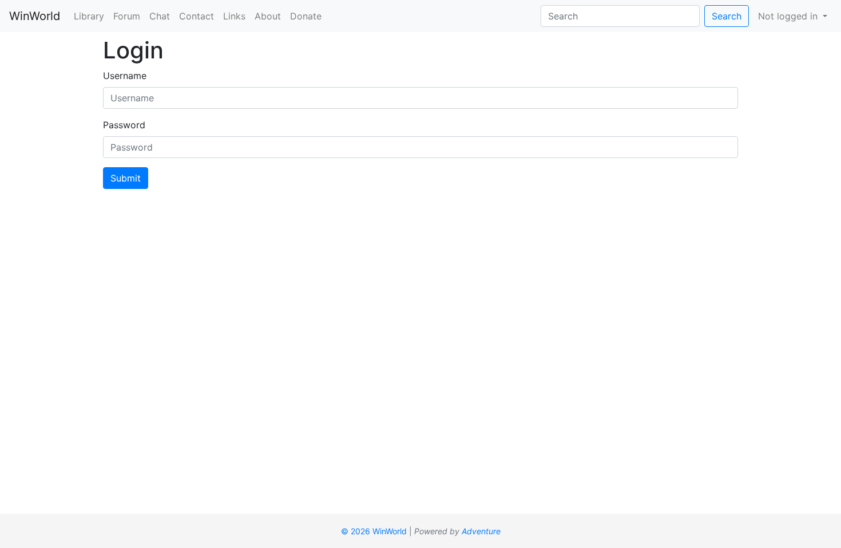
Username (124, 75)
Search (726, 16)
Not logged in (789, 16)
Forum (126, 16)
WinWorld (34, 16)
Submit (125, 178)
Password (124, 125)
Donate (306, 16)
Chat (159, 16)
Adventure (481, 531)
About (268, 16)
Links (234, 16)
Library (89, 16)
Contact (196, 16)
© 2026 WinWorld (374, 531)
